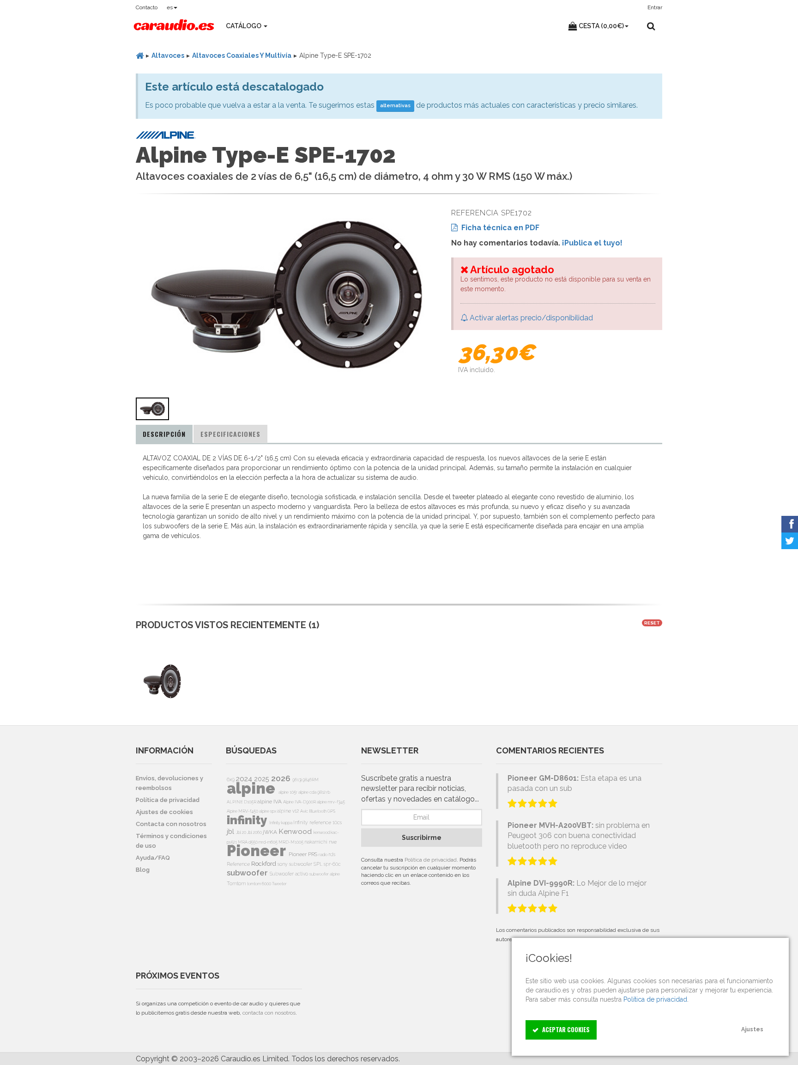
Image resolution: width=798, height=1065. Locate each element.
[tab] (164, 434)
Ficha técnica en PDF (498, 227)
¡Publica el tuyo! (592, 243)
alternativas (395, 106)
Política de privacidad (431, 860)
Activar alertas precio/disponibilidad (530, 317)
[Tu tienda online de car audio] (174, 25)
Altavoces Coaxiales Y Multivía (241, 55)
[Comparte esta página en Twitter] (789, 540)
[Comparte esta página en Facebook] (789, 524)
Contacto (146, 7)
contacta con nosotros (269, 1013)
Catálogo (244, 26)
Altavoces (167, 55)
